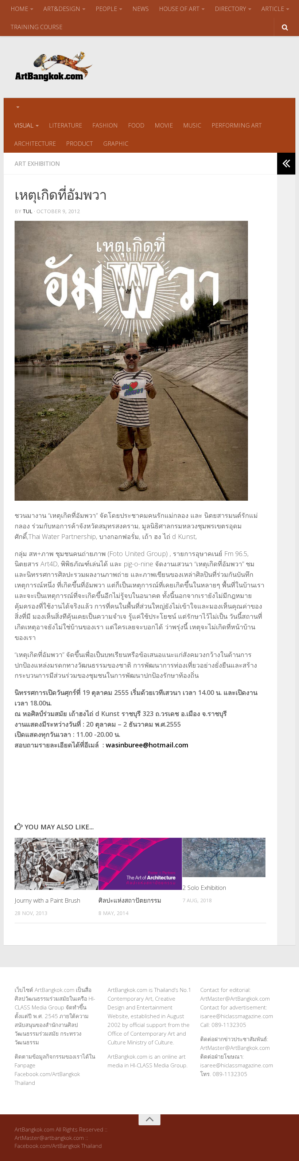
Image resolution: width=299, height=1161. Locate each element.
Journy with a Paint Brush (47, 900)
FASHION (105, 125)
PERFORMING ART (236, 125)
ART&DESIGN (61, 9)
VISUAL (24, 125)
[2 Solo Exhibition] (224, 857)
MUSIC (192, 125)
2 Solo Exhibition (204, 887)
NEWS (140, 9)
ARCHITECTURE (35, 144)
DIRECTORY (230, 9)
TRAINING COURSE (36, 27)
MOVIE (164, 125)
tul (27, 211)
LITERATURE (65, 125)
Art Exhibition (37, 164)
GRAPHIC (115, 144)
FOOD (136, 125)
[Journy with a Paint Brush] (56, 864)
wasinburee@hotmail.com (147, 744)
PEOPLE (106, 9)
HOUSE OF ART (179, 9)
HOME (19, 9)
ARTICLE (272, 9)
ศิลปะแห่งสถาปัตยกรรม (129, 900)
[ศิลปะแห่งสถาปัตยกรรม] (140, 864)
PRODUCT (79, 144)
